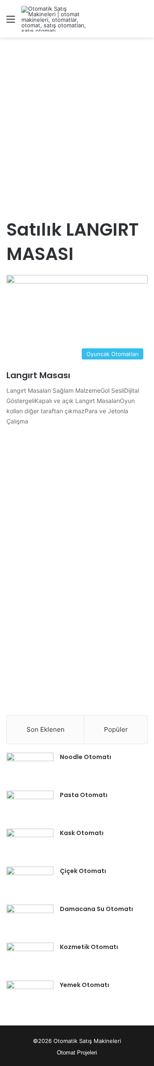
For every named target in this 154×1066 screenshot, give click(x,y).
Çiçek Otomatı (83, 871)
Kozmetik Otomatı (89, 947)
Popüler (116, 729)
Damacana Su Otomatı (96, 909)
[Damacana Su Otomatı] (29, 921)
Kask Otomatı (82, 833)
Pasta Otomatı (83, 795)
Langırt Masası (38, 375)
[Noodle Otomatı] (29, 769)
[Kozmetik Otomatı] (29, 959)
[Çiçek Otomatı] (29, 883)
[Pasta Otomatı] (29, 807)
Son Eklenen (46, 729)
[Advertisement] (77, 123)
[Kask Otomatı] (29, 845)
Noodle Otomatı (85, 757)
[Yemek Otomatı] (29, 997)
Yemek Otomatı (84, 985)
